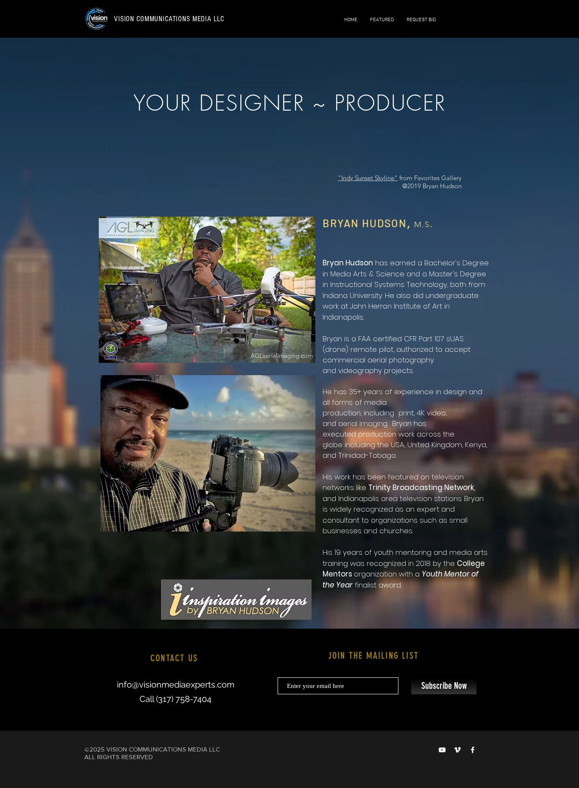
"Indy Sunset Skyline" (368, 178)
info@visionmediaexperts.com (175, 684)
